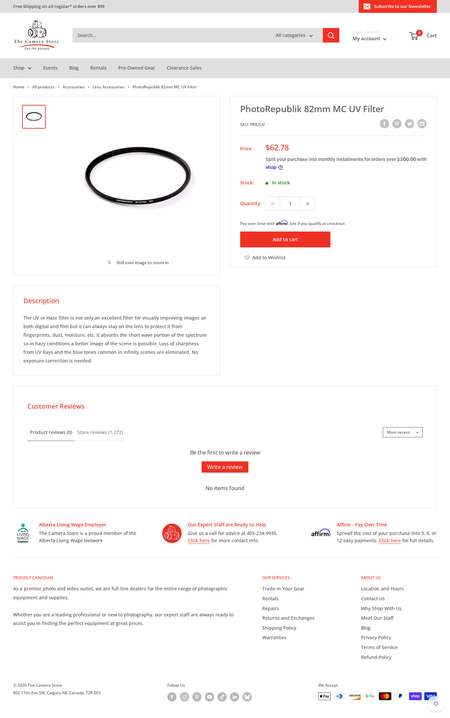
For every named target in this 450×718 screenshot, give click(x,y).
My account (366, 38)
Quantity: (251, 204)
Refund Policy (376, 657)
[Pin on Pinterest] (397, 123)
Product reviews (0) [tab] (51, 432)
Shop (18, 68)
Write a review (225, 467)
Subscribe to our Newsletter (402, 6)
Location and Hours (382, 588)
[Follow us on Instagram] (184, 697)
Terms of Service (379, 647)
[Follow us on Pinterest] (197, 697)
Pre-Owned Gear (136, 68)
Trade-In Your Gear (283, 588)
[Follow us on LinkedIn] (234, 697)
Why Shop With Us (381, 608)
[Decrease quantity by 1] (273, 204)
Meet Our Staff (377, 618)
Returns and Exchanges (288, 618)
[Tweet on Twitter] (409, 123)
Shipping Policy (279, 628)
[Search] (331, 35)
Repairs (270, 608)
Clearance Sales (184, 68)
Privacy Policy (376, 637)
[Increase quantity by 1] (308, 204)
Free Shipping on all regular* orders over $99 (58, 6)
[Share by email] (422, 123)
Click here (199, 540)
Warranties (274, 637)
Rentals (98, 68)
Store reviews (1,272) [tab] (100, 432)
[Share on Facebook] (384, 123)
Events (50, 68)
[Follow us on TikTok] (222, 697)
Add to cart (285, 239)
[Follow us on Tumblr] (247, 697)
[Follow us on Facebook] (172, 697)
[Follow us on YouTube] (209, 697)
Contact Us (373, 598)
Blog (74, 68)
